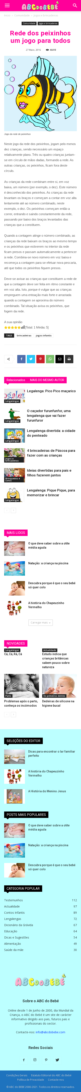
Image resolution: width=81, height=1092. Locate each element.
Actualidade (49, 650)
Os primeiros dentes (54, 695)
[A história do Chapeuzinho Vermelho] (14, 608)
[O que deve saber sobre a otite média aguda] (14, 548)
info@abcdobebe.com (50, 1032)
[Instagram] (35, 1060)
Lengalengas (12, 401)
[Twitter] (57, 1060)
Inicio (7, 15)
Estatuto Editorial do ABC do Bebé (51, 1075)
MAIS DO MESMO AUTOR (47, 380)
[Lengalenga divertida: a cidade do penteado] (14, 435)
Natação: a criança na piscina (48, 563)
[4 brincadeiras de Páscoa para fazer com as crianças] (14, 455)
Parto (8, 695)
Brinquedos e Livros (12, 479)
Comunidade (22, 15)
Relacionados (16, 380)
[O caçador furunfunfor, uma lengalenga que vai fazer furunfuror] (14, 416)
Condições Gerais (16, 1075)
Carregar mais (39, 622)
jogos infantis (44, 335)
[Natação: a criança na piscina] (14, 568)
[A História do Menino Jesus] (14, 796)
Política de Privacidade (30, 1079)
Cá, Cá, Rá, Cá (13, 654)
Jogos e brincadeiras (46, 15)
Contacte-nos (56, 1079)
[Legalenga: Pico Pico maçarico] (14, 396)
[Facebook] (24, 1060)
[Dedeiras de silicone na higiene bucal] (59, 686)
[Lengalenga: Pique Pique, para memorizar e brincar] (14, 495)
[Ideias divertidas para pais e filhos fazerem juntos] (14, 475)
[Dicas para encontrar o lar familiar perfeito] (14, 756)
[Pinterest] (46, 1060)
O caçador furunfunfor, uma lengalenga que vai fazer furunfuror (49, 415)
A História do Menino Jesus (47, 791)
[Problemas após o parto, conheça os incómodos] (21, 686)
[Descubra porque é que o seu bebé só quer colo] (14, 588)
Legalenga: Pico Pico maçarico (51, 391)
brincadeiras (24, 335)
